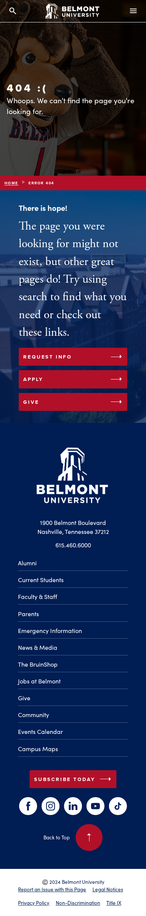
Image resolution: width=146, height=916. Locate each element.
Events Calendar (40, 731)
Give (74, 402)
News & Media (37, 647)
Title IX (113, 902)
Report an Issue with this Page (52, 889)
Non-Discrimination (78, 902)
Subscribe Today (74, 779)
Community (33, 715)
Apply (74, 379)
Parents (28, 614)
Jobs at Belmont (39, 681)
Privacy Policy (33, 902)
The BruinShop (38, 664)
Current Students (41, 580)
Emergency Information (50, 630)
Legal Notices (107, 889)
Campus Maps (38, 749)
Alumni (27, 563)
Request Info (74, 356)
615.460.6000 (73, 545)
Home (11, 183)
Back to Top (68, 835)
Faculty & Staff (37, 596)
